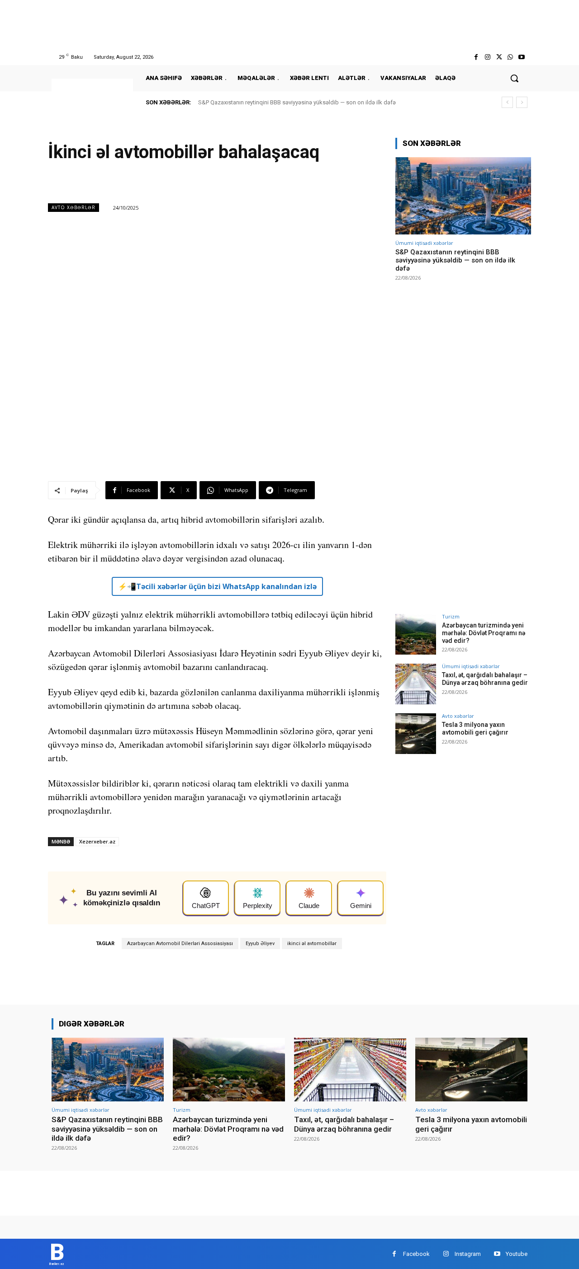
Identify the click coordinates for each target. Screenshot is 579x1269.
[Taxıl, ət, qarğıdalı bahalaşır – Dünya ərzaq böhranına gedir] (415, 684)
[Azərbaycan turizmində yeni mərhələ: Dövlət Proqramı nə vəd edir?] (415, 634)
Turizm (451, 616)
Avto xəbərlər (73, 207)
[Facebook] (476, 57)
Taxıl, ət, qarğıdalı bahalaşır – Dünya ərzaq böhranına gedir (485, 678)
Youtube (516, 1253)
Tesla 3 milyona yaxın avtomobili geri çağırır (475, 728)
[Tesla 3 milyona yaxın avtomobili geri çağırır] (415, 733)
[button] (514, 78)
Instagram (468, 1253)
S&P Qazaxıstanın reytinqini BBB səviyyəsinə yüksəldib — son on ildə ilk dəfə (297, 102)
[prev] (507, 102)
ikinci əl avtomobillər (312, 943)
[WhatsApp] (510, 57)
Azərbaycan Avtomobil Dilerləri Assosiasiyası (180, 943)
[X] (498, 57)
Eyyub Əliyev (260, 943)
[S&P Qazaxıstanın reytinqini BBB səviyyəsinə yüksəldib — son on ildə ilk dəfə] (463, 195)
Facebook (416, 1253)
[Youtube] (521, 57)
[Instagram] (487, 57)
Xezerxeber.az (97, 841)
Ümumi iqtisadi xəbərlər (424, 242)
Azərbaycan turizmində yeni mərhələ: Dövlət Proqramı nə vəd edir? (483, 633)
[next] (521, 102)
